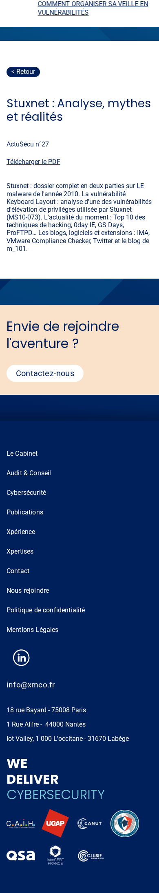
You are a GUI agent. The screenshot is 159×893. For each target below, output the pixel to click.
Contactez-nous (45, 373)
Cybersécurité (26, 492)
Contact (18, 571)
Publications (25, 512)
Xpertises (20, 551)
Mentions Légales (33, 630)
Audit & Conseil (29, 473)
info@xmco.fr (31, 684)
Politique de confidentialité (46, 610)
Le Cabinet (22, 453)
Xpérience (21, 532)
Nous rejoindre (28, 590)
